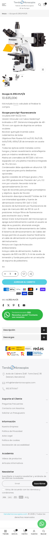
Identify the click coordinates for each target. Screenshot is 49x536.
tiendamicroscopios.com (15, 514)
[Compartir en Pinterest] (13, 305)
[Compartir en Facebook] (3, 305)
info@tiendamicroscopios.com (20, 382)
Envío (15, 103)
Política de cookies (11, 440)
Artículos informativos (12, 463)
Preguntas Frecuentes (12, 404)
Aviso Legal (7, 436)
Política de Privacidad (12, 431)
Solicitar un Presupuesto (13, 413)
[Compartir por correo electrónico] (24, 305)
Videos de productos (12, 458)
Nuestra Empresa (10, 426)
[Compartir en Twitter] (8, 305)
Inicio (4, 13)
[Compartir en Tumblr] (19, 305)
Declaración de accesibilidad (15, 445)
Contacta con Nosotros (13, 408)
